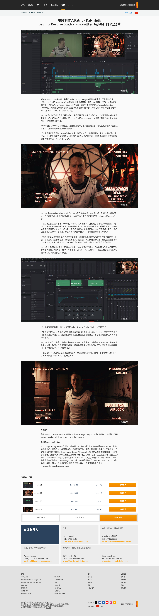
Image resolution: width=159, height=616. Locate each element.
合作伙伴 (123, 582)
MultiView (57, 588)
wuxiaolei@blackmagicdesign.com (116, 541)
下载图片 (124, 91)
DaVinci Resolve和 (31, 580)
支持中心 (90, 580)
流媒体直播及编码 (60, 594)
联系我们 (90, 582)
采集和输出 (24, 591)
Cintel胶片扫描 (26, 594)
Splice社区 (91, 588)
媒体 (63, 5)
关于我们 (123, 580)
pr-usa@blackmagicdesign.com (76, 561)
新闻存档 (32, 13)
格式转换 (57, 577)
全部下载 (118, 517)
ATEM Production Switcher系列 (31, 582)
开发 (45, 5)
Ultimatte (24, 585)
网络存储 (57, 585)
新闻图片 (40, 13)
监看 (55, 582)
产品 (23, 5)
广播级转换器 (58, 580)
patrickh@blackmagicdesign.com (38, 561)
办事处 (123, 577)
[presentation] (24, 62)
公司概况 (54, 5)
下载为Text (79, 517)
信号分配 (57, 591)
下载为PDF (40, 517)
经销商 (31, 5)
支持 (39, 5)
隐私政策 (123, 588)
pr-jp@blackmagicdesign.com (75, 541)
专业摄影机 (24, 577)
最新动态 (24, 13)
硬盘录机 (24, 588)
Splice (70, 5)
